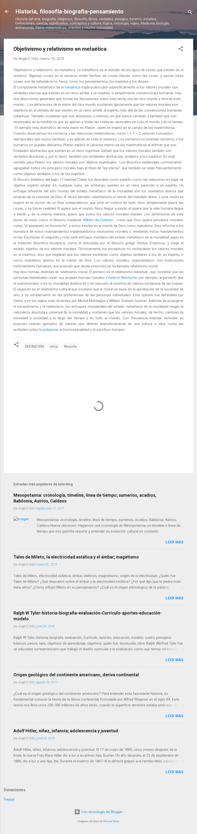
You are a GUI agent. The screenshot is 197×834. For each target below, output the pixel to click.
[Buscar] (190, 13)
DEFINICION (34, 346)
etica (54, 346)
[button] (181, 49)
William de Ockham (98, 220)
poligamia (50, 329)
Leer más (175, 542)
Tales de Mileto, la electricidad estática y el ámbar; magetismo (76, 556)
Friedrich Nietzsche (121, 278)
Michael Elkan (111, 821)
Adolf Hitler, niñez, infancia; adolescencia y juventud (65, 730)
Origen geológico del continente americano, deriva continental (76, 674)
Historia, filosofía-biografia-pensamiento (69, 11)
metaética (72, 87)
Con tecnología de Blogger (101, 812)
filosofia (70, 346)
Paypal (9, 799)
